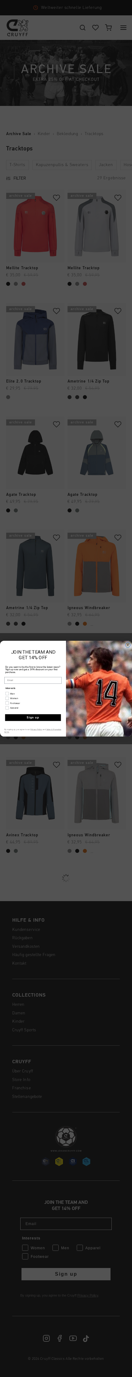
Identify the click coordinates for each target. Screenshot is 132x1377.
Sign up (33, 717)
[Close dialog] (127, 645)
